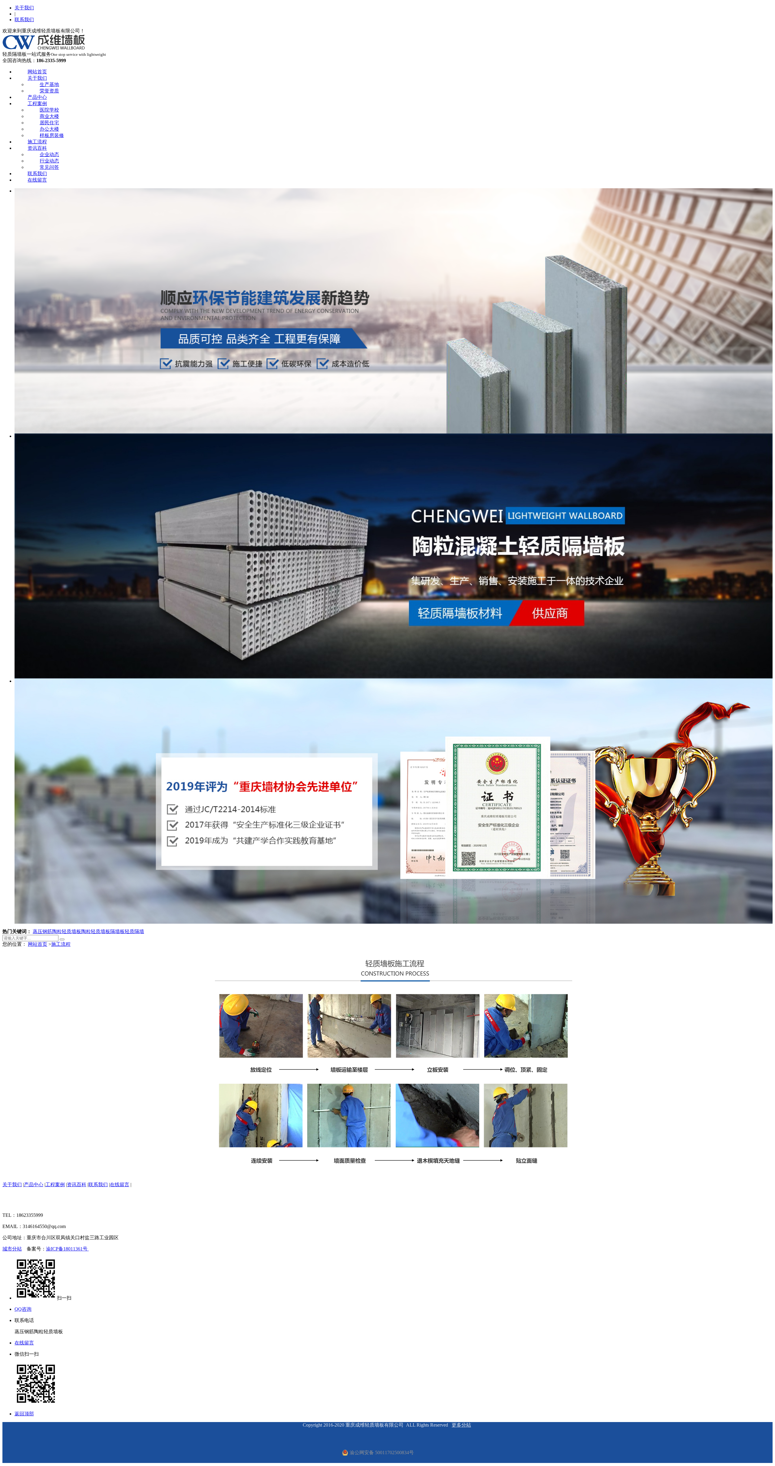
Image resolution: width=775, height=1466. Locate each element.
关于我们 (24, 7)
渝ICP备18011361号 (67, 1248)
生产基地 (49, 84)
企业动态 (49, 154)
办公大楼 (49, 129)
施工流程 (37, 141)
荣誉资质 (49, 90)
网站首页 (37, 71)
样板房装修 (52, 135)
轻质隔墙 (134, 931)
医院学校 (49, 109)
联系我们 (24, 19)
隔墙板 (117, 931)
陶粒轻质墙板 (95, 931)
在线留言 (37, 179)
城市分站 (12, 1248)
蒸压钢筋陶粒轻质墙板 (57, 931)
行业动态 (49, 160)
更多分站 (461, 1425)
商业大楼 (49, 116)
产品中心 (37, 97)
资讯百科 (37, 148)
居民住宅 (49, 122)
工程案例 (37, 103)
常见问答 (49, 167)
